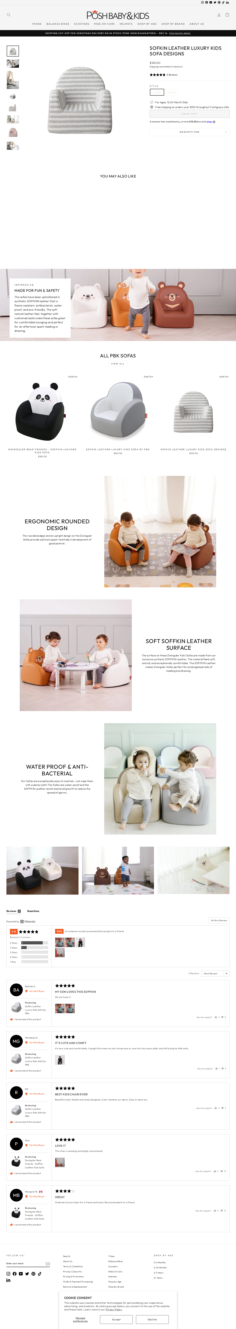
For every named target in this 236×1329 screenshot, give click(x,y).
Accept (116, 1319)
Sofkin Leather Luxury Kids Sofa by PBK (35, 1010)
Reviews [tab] (13, 911)
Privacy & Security (72, 1271)
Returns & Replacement (75, 1286)
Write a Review (219, 920)
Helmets (126, 23)
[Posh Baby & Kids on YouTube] (21, 1274)
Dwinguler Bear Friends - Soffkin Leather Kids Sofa (34, 1164)
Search (66, 1256)
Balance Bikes (58, 23)
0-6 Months (160, 1262)
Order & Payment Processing (78, 1281)
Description (190, 132)
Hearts (171, 92)
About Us (197, 23)
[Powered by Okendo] (20, 921)
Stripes (157, 92)
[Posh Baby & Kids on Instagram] (8, 1274)
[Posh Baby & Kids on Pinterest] (33, 1274)
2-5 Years (159, 1272)
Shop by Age (147, 23)
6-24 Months (160, 1267)
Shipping (154, 66)
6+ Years (158, 1277)
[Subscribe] (48, 1263)
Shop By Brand (173, 23)
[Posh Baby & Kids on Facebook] (15, 1274)
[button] (164, 74)
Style (154, 86)
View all (118, 363)
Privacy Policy (114, 1309)
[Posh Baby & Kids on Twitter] (27, 1274)
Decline (152, 1319)
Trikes (37, 23)
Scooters (81, 23)
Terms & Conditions (73, 1266)
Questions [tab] (33, 911)
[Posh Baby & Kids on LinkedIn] (8, 1280)
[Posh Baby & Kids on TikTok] (40, 1274)
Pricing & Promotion (73, 1276)
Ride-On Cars (104, 23)
